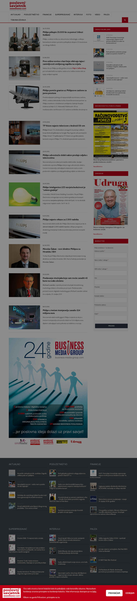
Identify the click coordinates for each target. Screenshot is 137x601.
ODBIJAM (129, 593)
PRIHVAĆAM (114, 593)
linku (94, 591)
